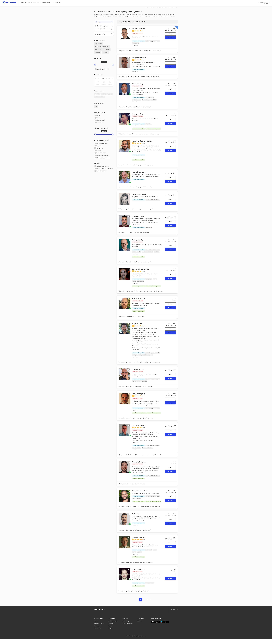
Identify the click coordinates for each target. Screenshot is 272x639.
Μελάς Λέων (136, 514)
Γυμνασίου (100, 148)
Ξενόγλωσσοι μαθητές (102, 153)
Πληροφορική (98, 43)
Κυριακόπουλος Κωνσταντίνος (142, 141)
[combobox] (104, 22)
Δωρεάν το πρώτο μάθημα (103, 69)
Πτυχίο (99, 115)
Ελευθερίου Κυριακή (139, 194)
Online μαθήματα (56, 2)
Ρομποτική (97, 52)
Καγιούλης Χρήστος (138, 298)
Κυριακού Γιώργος (138, 216)
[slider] (95, 65)
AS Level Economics (99, 97)
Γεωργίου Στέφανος (138, 537)
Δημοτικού (100, 145)
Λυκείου (99, 150)
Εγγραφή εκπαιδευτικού (44, 2)
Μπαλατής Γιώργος (138, 29)
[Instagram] (177, 610)
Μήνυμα (170, 37)
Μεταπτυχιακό (101, 120)
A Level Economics (107, 94)
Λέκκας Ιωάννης (137, 84)
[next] (154, 599)
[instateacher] (9, 1)
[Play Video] (120, 332)
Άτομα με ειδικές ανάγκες (103, 157)
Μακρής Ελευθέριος (138, 240)
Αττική (170, 7)
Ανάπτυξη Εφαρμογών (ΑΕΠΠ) (102, 46)
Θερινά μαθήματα (101, 171)
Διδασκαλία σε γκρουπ (103, 166)
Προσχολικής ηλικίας (102, 143)
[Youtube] (174, 610)
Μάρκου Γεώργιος (138, 369)
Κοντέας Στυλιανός (138, 569)
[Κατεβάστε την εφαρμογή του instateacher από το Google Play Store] (165, 622)
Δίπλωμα (99, 118)
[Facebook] (171, 610)
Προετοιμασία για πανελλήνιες (105, 168)
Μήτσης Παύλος (137, 114)
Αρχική (146, 7)
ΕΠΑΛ (96, 106)
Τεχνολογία (105, 52)
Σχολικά (151, 7)
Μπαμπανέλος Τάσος (139, 58)
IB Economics (98, 94)
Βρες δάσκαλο (32, 2)
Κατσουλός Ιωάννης (138, 425)
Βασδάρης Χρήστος (138, 394)
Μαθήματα (23, 2)
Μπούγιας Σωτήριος (138, 462)
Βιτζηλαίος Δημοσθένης (140, 491)
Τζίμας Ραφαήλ (137, 324)
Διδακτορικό (100, 122)
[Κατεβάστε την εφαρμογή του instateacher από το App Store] (155, 622)
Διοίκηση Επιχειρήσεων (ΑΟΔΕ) (102, 49)
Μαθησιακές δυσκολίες (103, 155)
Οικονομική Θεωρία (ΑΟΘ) (161, 7)
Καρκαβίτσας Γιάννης (139, 172)
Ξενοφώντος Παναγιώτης (140, 269)
